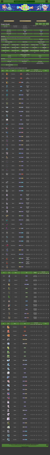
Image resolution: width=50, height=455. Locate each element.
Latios (13, 132)
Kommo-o (15, 317)
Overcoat (27, 120)
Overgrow (35, 288)
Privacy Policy (28, 444)
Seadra (13, 90)
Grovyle (16, 292)
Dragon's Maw (28, 224)
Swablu (13, 107)
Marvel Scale (35, 276)
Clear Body (27, 219)
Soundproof (35, 309)
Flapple (13, 215)
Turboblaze (27, 190)
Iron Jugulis (13, 228)
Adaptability (35, 301)
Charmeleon (13, 78)
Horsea (13, 86)
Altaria (13, 111)
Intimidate (27, 123)
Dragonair (15, 280)
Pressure (27, 148)
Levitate (27, 103)
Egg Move (47, 23)
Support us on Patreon (25, 446)
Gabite (13, 140)
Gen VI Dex (34, 25)
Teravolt (27, 178)
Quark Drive (27, 228)
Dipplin (13, 258)
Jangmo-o (15, 309)
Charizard (13, 82)
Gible (13, 136)
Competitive (35, 305)
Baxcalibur (13, 241)
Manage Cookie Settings (35, 444)
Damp (28, 87)
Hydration (27, 207)
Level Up (40, 23)
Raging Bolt (13, 266)
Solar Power (27, 74)
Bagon (13, 115)
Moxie (28, 124)
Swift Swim (27, 85)
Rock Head (27, 115)
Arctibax (15, 435)
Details (37, 23)
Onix (15, 339)
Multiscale (35, 284)
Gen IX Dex (5, 25)
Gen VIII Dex (15, 25)
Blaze (28, 73)
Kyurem (13, 182)
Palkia (13, 153)
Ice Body (27, 233)
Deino (13, 161)
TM (43, 23)
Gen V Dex (44, 25)
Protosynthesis (27, 245)
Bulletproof (35, 308)
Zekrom (13, 178)
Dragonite (15, 284)
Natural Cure (28, 111)
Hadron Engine (28, 250)
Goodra (13, 207)
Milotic (16, 305)
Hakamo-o (15, 313)
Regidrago (13, 224)
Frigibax (13, 232)
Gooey (28, 195)
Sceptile (15, 356)
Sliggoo (13, 203)
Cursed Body (28, 220)
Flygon (13, 103)
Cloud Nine (27, 107)
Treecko (16, 288)
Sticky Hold (27, 259)
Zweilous (13, 165)
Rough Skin (27, 141)
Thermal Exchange (27, 232)
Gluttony (27, 215)
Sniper (28, 86)
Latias (13, 128)
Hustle (28, 161)
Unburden (35, 297)
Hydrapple (13, 262)
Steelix (15, 343)
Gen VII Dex (25, 25)
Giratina (13, 157)
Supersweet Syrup (27, 258)
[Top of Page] (47, 445)
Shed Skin (35, 275)
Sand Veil (27, 136)
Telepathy (27, 149)
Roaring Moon (13, 245)
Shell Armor (27, 203)
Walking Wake (13, 254)
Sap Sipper (27, 194)
